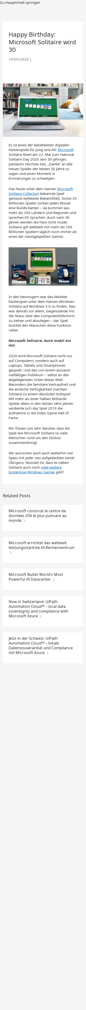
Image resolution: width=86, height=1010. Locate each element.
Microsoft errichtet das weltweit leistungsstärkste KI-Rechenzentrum (42, 545)
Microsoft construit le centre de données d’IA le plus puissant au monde (38, 515)
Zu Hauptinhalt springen (20, 2)
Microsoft (66, 149)
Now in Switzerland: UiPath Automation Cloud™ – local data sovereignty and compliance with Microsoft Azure (38, 609)
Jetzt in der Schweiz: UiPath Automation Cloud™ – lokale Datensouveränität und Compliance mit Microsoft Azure (41, 645)
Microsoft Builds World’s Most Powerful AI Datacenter (36, 577)
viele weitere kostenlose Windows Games (35, 469)
